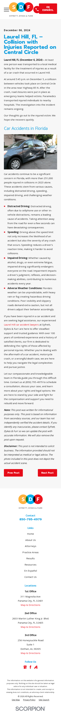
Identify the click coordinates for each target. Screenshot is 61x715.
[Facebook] (30, 667)
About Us (30, 540)
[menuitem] (16, 700)
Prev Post (13, 473)
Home (30, 533)
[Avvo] (35, 667)
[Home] (21, 9)
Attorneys (30, 546)
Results (30, 558)
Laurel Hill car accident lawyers (21, 324)
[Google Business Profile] (25, 667)
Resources (30, 564)
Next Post (47, 473)
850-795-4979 (30, 519)
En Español (30, 570)
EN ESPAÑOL (47, 8)
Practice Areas (30, 552)
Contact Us (30, 576)
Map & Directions (30, 604)
